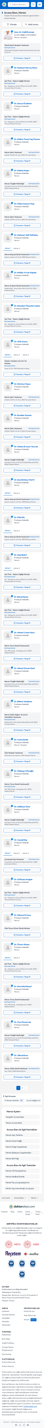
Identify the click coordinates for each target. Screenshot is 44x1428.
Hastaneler (6, 1325)
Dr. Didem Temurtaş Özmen (27, 139)
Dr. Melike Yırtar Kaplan (25, 272)
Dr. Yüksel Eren (21, 1055)
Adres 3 (26, 355)
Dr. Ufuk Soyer (21, 341)
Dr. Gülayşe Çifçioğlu (23, 771)
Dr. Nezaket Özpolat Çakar (27, 306)
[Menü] (39, 4)
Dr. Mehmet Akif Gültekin (26, 235)
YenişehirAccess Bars (15, 1117)
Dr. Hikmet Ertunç (22, 915)
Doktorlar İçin (29, 1311)
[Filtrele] (33, 4)
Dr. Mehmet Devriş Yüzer (25, 68)
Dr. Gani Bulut (20, 555)
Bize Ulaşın (6, 1339)
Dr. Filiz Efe (19, 517)
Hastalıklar (6, 1318)
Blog (12, 1212)
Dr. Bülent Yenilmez (23, 701)
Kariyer (30, 1319)
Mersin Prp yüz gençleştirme (17, 1182)
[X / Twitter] (20, 1425)
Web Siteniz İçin (30, 1315)
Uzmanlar (5, 1311)
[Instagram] (24, 1425)
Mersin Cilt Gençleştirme (16, 1171)
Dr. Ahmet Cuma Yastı (24, 632)
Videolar (4, 1212)
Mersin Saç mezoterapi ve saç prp (20, 1188)
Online (19, 1212)
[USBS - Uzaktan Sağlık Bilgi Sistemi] (31, 1244)
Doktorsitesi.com (8, 1362)
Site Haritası (6, 1354)
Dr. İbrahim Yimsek (23, 415)
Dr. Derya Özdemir (23, 103)
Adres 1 (8, 248)
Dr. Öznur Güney (22, 944)
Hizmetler (5, 1321)
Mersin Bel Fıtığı (12, 1158)
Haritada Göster (9, 48)
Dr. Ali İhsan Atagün (23, 879)
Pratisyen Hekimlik (21, 70)
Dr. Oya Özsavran (22, 1022)
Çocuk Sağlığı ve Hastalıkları (25, 35)
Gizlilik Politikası (8, 1343)
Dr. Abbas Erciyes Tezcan (26, 446)
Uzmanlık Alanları (8, 1315)
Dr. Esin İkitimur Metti (24, 480)
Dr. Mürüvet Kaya (22, 384)
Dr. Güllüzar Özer (22, 806)
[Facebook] (16, 1425)
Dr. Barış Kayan (21, 597)
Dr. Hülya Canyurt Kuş (24, 203)
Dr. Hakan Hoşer (21, 170)
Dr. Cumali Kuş (20, 840)
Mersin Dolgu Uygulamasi (16, 1147)
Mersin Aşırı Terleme (14, 1135)
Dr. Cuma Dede (21, 739)
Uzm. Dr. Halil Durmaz (24, 32)
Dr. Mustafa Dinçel (23, 986)
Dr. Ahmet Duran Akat (24, 668)
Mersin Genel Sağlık (14, 1141)
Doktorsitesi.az (8, 1366)
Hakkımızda (6, 1335)
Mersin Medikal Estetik (15, 1176)
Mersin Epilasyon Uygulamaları (18, 1152)
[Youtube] (28, 1425)
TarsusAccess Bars (14, 1123)
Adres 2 (17, 248)
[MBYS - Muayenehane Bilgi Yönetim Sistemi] (13, 1244)
